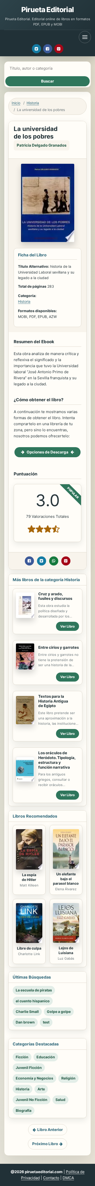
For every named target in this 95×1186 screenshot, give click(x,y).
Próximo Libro (45, 1143)
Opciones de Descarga (47, 452)
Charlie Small (27, 1011)
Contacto (51, 1177)
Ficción (22, 1057)
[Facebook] (47, 48)
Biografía (23, 1110)
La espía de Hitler (29, 877)
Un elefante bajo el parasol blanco (66, 879)
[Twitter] (36, 48)
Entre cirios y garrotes (58, 647)
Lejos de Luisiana (66, 950)
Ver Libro (67, 626)
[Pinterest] (58, 48)
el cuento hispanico (33, 1001)
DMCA (68, 1177)
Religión (68, 1078)
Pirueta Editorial (47, 9)
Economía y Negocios (34, 1078)
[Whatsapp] (53, 560)
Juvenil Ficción (29, 1067)
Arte (41, 1089)
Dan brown (25, 1022)
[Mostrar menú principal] (85, 37)
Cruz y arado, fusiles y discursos (55, 596)
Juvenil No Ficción (31, 1099)
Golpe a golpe (59, 1011)
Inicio (16, 103)
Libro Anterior (50, 1129)
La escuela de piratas (34, 990)
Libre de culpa (29, 948)
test (46, 1022)
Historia (33, 103)
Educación (45, 1057)
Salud (60, 1099)
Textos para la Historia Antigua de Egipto (53, 701)
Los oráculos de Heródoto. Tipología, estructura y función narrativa (56, 759)
